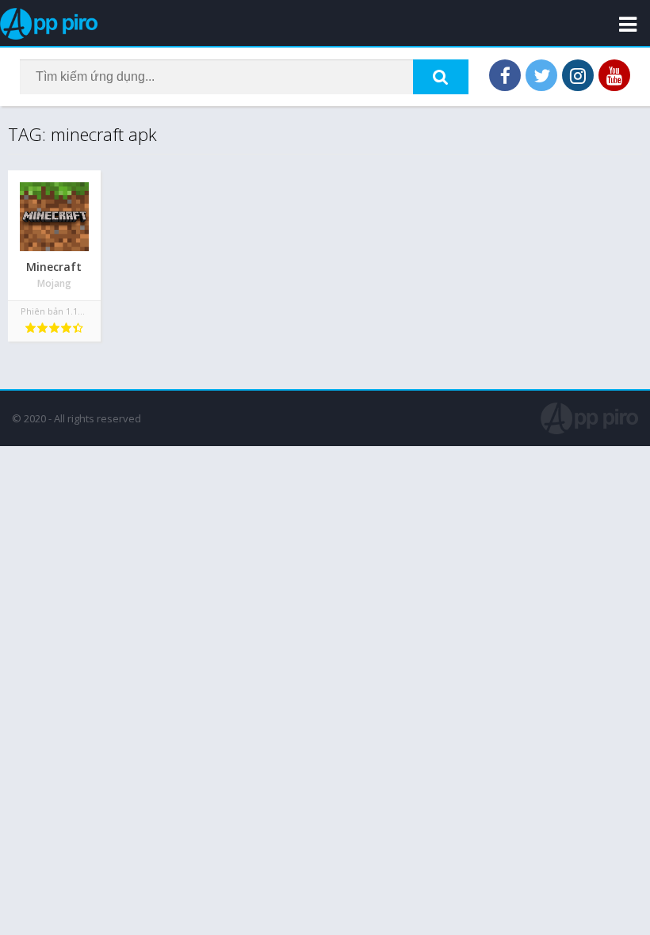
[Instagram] (578, 75)
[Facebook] (505, 75)
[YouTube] (614, 75)
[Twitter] (541, 75)
